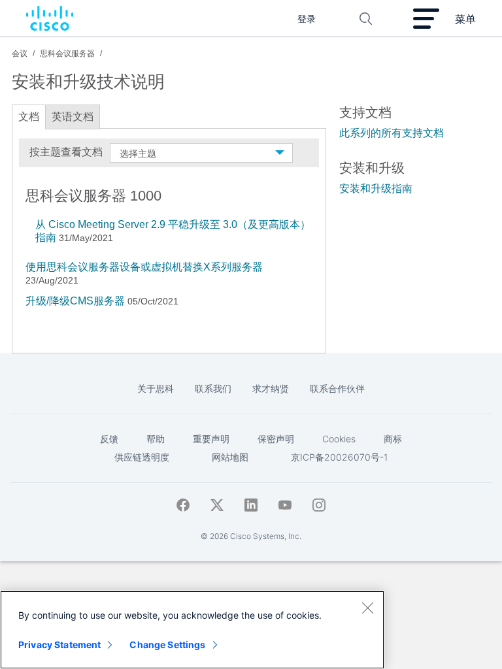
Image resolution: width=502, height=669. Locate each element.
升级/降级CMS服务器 (75, 300)
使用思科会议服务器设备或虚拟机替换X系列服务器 (144, 266)
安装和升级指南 (375, 188)
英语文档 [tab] (72, 116)
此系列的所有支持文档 (391, 133)
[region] (192, 630)
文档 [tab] (28, 116)
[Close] (367, 607)
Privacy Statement (59, 644)
